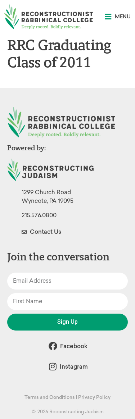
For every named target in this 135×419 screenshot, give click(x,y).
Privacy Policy (94, 397)
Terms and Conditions (49, 397)
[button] (118, 16)
